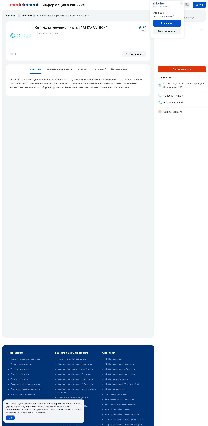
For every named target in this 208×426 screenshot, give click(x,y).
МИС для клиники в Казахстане (120, 364)
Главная (11, 15)
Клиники (26, 15)
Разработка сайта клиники (117, 409)
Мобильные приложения (23, 394)
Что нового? (99, 69)
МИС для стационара (115, 389)
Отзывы (82, 69)
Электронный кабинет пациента (26, 389)
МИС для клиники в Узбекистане (120, 369)
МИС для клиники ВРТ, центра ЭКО (122, 384)
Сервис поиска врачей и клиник (26, 359)
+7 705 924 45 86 (173, 102)
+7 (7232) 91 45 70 (173, 96)
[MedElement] (24, 5)
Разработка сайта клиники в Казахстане (124, 419)
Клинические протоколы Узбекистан (75, 384)
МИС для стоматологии (116, 379)
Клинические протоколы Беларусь (74, 374)
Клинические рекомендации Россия (75, 369)
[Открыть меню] (4, 5)
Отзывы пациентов (20, 369)
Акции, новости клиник (21, 364)
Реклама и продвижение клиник (120, 404)
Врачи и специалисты (59, 69)
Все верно (167, 23)
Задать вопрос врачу (21, 374)
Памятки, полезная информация (26, 384)
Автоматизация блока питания (119, 399)
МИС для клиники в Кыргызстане (120, 374)
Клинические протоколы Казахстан (75, 364)
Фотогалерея (119, 69)
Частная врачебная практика (72, 359)
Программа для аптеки (116, 394)
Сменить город (167, 31)
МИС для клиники (113, 359)
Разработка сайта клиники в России (122, 414)
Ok (10, 417)
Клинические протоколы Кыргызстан (75, 379)
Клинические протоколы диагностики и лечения (77, 391)
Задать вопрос (182, 69)
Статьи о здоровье (20, 379)
